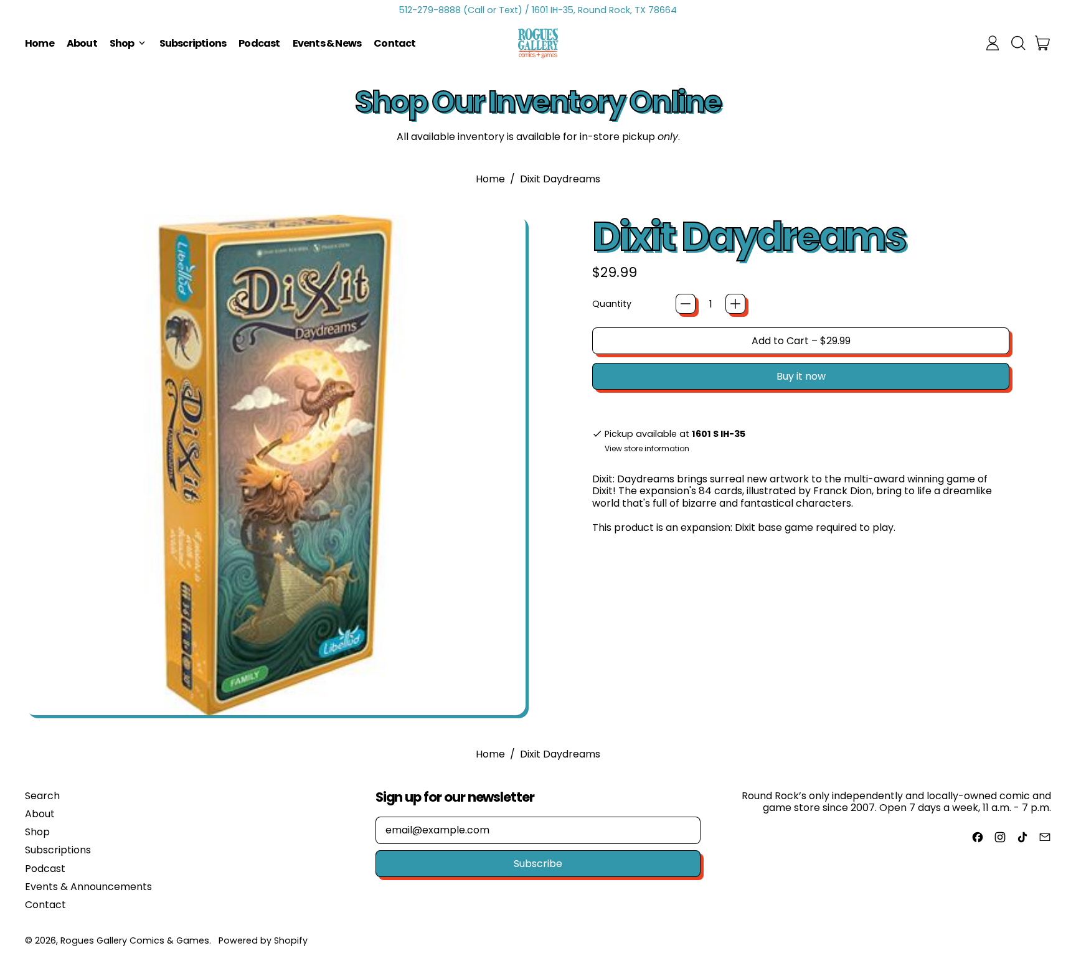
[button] (1017, 43)
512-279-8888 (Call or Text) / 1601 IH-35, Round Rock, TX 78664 (538, 10)
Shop (37, 832)
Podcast (259, 43)
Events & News (327, 43)
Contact (394, 43)
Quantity (611, 304)
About (82, 43)
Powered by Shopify (263, 940)
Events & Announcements (88, 886)
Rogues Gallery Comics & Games (134, 940)
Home (39, 43)
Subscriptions (193, 43)
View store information (647, 448)
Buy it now (801, 376)
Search (42, 796)
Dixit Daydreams (560, 179)
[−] (686, 304)
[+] (735, 304)
